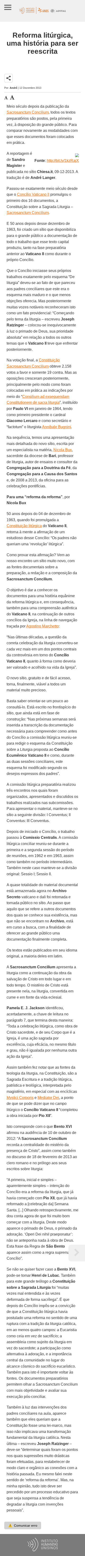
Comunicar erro (22, 1525)
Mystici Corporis (20, 1098)
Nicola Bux (62, 450)
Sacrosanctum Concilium (28, 112)
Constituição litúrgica (24, 526)
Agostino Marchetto (42, 626)
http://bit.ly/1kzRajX (63, 161)
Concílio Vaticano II (33, 194)
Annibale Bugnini (56, 427)
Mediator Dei (48, 1098)
